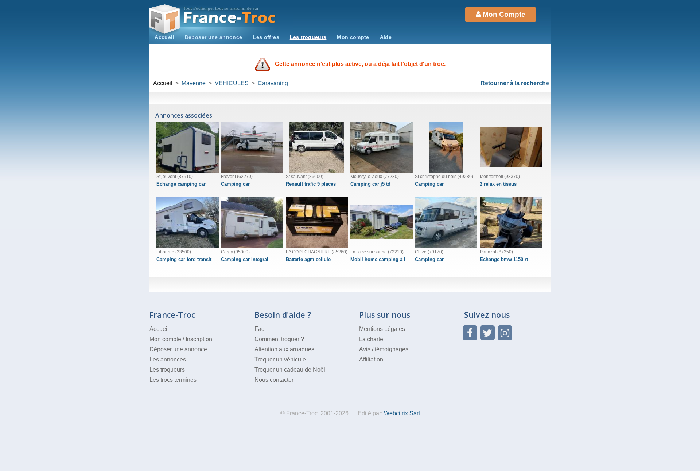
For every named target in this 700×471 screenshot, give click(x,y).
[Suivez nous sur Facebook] (470, 332)
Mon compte (353, 37)
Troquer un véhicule (280, 359)
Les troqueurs (308, 37)
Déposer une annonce (178, 349)
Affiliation (371, 359)
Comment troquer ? (279, 339)
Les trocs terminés (173, 380)
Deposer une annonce (213, 37)
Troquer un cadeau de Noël (289, 370)
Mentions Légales (382, 329)
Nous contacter (273, 380)
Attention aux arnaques (284, 349)
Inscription (199, 339)
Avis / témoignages (383, 349)
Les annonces (167, 359)
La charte (371, 339)
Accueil (164, 37)
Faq (259, 329)
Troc (230, 18)
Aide (386, 37)
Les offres (266, 37)
